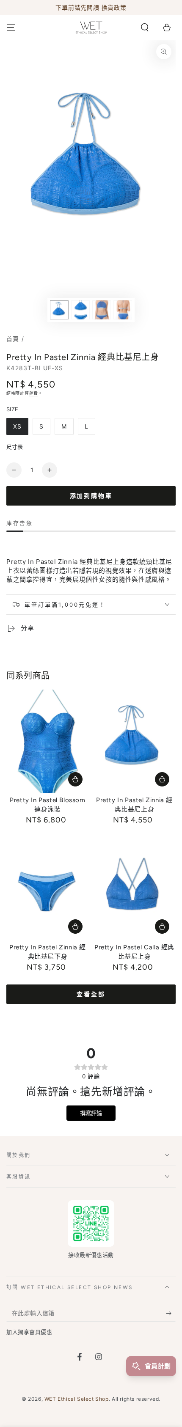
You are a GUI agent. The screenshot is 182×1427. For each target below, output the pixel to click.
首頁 (12, 338)
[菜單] (11, 27)
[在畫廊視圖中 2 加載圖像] (80, 309)
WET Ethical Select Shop (76, 1399)
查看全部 (91, 994)
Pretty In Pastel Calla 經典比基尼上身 (134, 951)
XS (17, 426)
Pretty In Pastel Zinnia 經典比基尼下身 (47, 951)
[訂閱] (171, 1313)
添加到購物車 (91, 496)
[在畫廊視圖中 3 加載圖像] (101, 309)
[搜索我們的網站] (145, 27)
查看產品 (75, 779)
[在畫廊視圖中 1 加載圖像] (59, 309)
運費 (33, 393)
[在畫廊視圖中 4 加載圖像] (122, 309)
